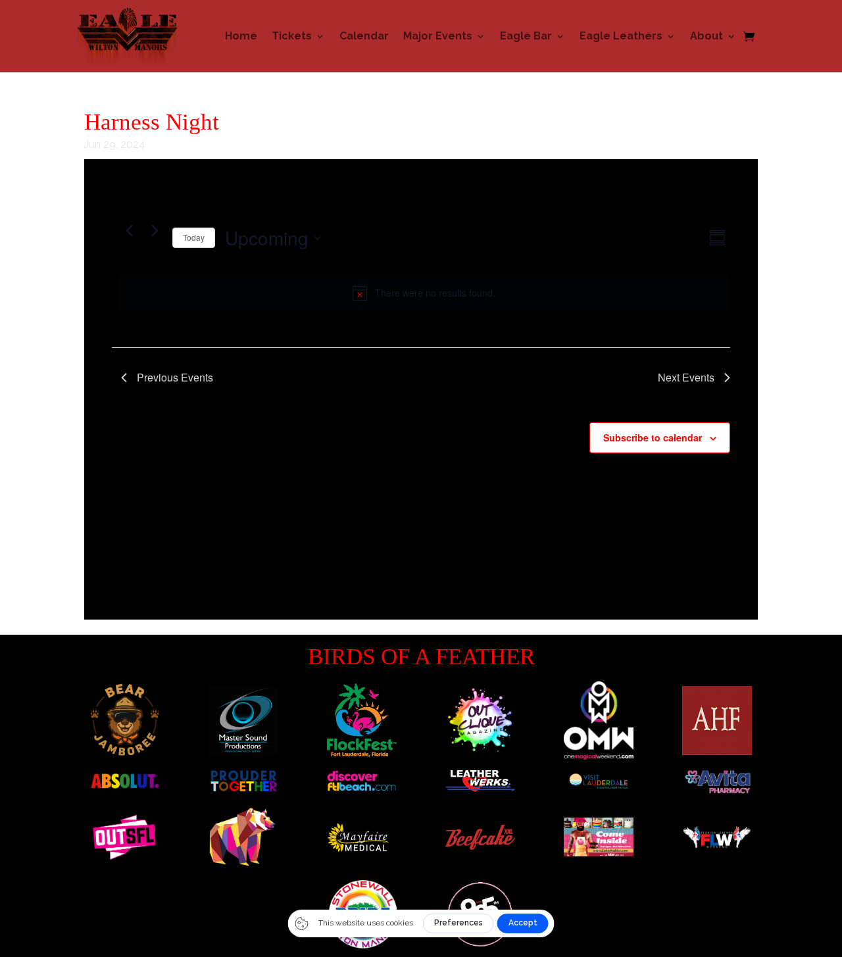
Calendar (364, 36)
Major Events (437, 36)
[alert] (423, 292)
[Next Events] (154, 230)
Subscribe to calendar (652, 437)
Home (241, 36)
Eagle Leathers (621, 36)
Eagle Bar (526, 36)
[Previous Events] (129, 230)
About (706, 36)
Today (194, 237)
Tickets (292, 36)
